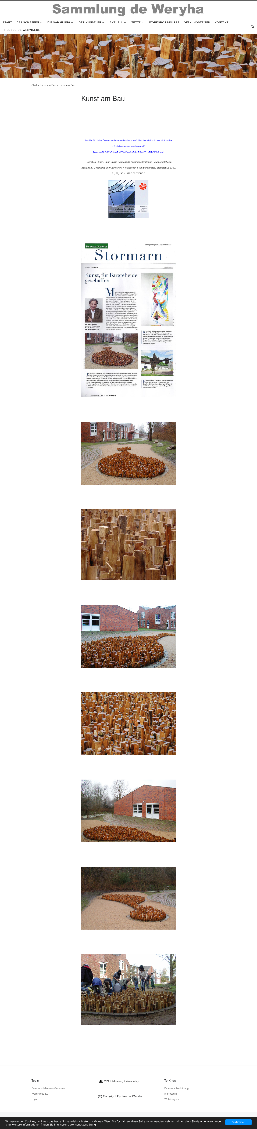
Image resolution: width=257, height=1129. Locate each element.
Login (34, 1099)
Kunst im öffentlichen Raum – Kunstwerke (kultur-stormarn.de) (111, 140)
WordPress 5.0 (39, 1093)
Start (34, 85)
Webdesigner (171, 1099)
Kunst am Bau (48, 85)
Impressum (170, 1093)
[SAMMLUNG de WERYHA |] (128, 8)
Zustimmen (238, 1122)
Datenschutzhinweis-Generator (48, 1088)
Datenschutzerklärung (176, 1088)
